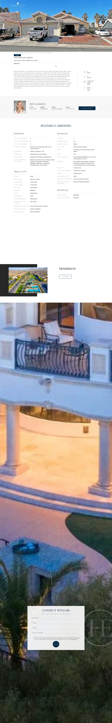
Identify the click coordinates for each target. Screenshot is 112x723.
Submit (56, 644)
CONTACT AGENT (87, 108)
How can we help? (38, 632)
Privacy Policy (74, 639)
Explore (65, 276)
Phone (34, 623)
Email (34, 628)
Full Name (36, 618)
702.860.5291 (44, 108)
